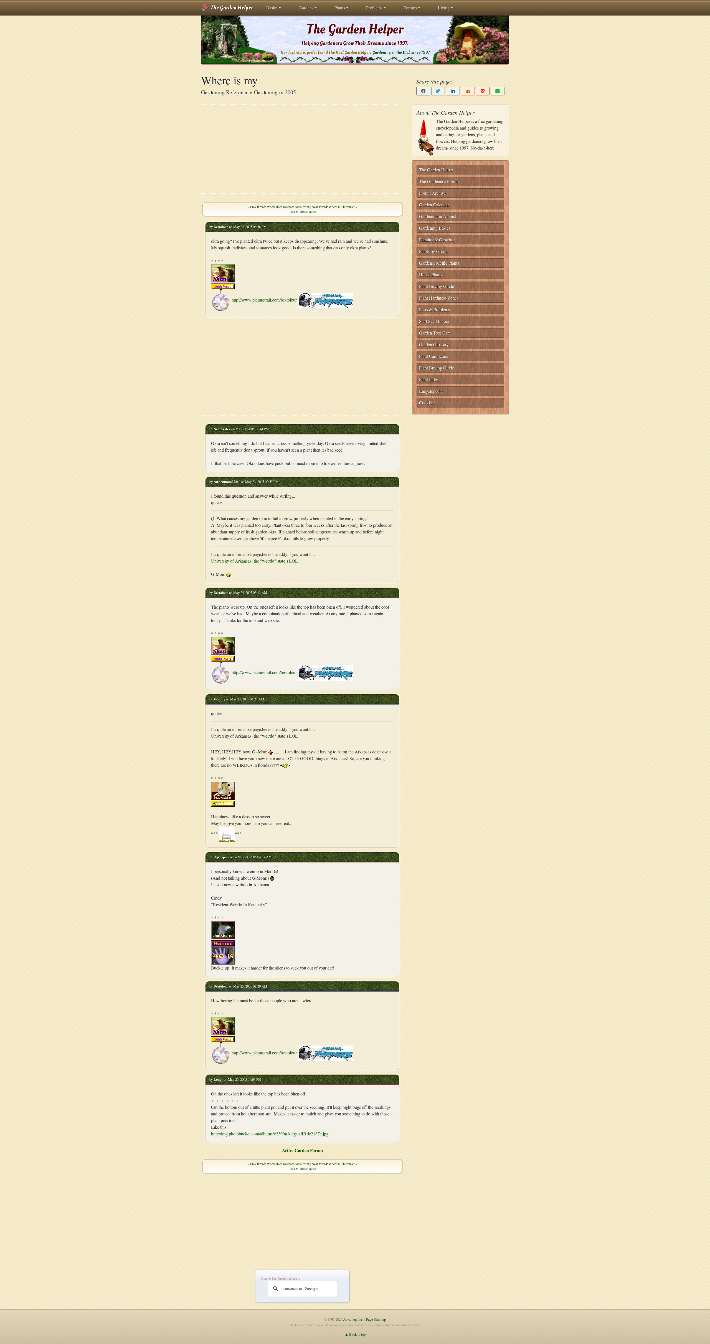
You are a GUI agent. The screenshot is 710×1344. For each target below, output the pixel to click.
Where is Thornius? (341, 206)
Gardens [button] (306, 8)
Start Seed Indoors (435, 321)
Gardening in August (437, 216)
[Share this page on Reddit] (468, 91)
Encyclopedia (431, 391)
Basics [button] (272, 8)
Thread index (307, 211)
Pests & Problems (434, 309)
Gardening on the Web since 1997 (401, 52)
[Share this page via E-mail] (497, 91)
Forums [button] (410, 8)
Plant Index (429, 379)
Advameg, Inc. (353, 1319)
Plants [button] (339, 8)
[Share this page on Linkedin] (453, 91)
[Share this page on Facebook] (423, 91)
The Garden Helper (231, 8)
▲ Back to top (355, 1334)
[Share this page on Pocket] (483, 91)
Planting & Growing (437, 239)
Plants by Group (433, 251)
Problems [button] (374, 8)
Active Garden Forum (302, 1150)
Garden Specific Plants (439, 263)
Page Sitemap (376, 1319)
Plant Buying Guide (436, 286)
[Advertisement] (302, 149)
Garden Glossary (434, 344)
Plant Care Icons (433, 356)
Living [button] (444, 8)
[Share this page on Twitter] (438, 91)
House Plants (430, 274)
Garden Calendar (434, 204)
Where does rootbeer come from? (288, 206)
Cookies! (427, 403)
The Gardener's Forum (439, 181)
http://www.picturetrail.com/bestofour (264, 299)
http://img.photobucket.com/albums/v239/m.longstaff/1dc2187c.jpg (269, 1134)
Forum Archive (432, 193)
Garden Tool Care (435, 333)
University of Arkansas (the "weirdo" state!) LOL (254, 561)
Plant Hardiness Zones (438, 298)
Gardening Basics (434, 228)
